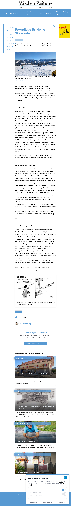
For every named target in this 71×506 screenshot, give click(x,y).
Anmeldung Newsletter (35, 343)
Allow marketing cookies (36, 495)
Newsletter (17, 495)
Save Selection (47, 502)
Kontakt (24, 495)
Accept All (62, 502)
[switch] (64, 490)
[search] (67, 13)
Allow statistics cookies (36, 492)
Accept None (33, 502)
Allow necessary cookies (36, 490)
